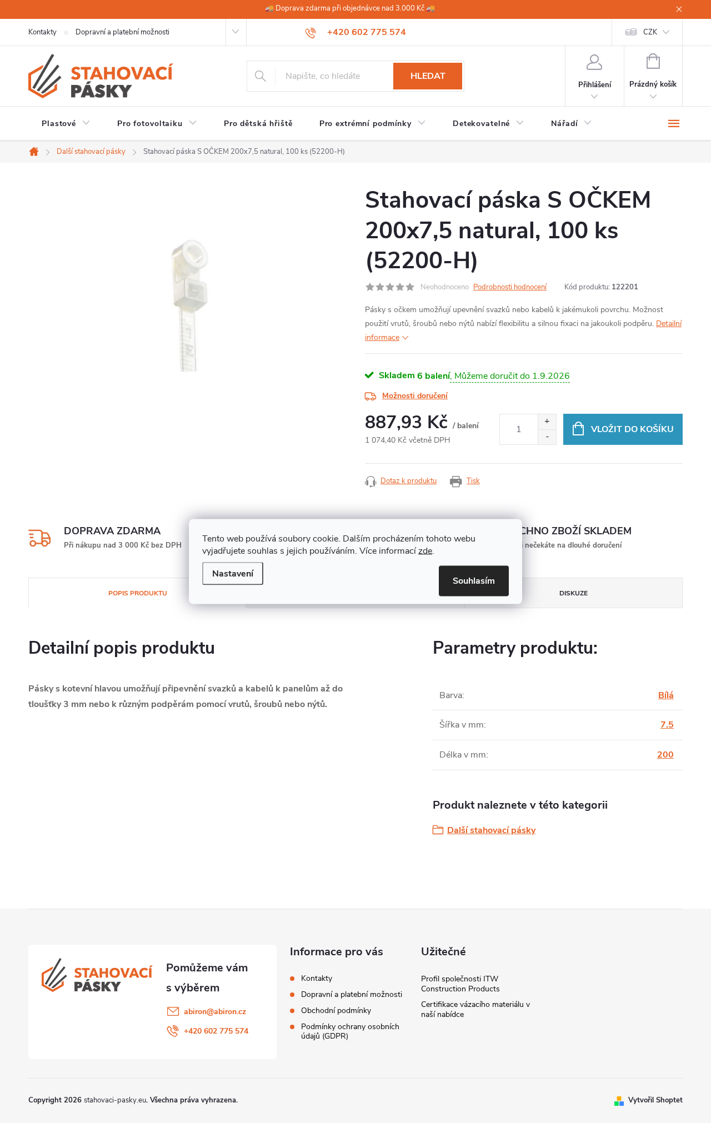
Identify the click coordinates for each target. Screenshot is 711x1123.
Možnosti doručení (415, 395)
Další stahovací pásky (491, 830)
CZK (650, 32)
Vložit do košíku (632, 429)
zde (425, 551)
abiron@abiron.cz (215, 1011)
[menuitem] (66, 124)
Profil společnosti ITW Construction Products (460, 984)
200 (665, 755)
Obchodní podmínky (336, 1010)
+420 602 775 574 (216, 1031)
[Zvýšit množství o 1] (547, 421)
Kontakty (42, 32)
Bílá (666, 695)
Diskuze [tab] (573, 593)
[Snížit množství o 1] (547, 436)
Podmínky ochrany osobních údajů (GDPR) (350, 1031)
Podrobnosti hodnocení (510, 287)
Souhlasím (474, 581)
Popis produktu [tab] (137, 593)
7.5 (667, 725)
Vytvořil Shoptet (655, 1100)
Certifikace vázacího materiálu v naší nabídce (475, 1009)
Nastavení (232, 574)
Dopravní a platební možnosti (122, 32)
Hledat (427, 76)
